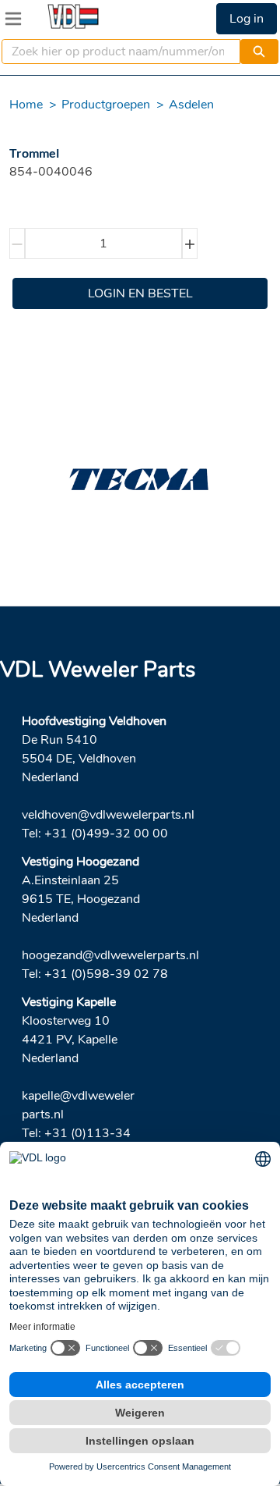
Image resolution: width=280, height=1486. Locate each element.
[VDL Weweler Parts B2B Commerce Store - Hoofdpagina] (73, 16)
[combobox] (114, 51)
